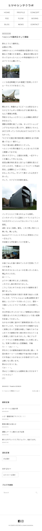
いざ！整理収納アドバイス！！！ (14, 416)
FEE (7, 18)
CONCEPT (34, 12)
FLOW (21, 18)
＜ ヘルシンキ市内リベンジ (11, 391)
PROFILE (21, 12)
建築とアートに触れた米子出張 (13, 432)
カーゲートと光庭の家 (10, 408)
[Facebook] (19, 521)
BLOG (6, 24)
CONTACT (35, 24)
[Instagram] (22, 521)
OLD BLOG (18, 386)
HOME (7, 12)
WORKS (34, 18)
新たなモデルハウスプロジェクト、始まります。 (19, 439)
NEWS (21, 24)
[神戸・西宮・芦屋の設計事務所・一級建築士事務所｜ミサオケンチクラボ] (21, 6)
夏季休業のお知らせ (9, 424)
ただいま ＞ (36, 391)
